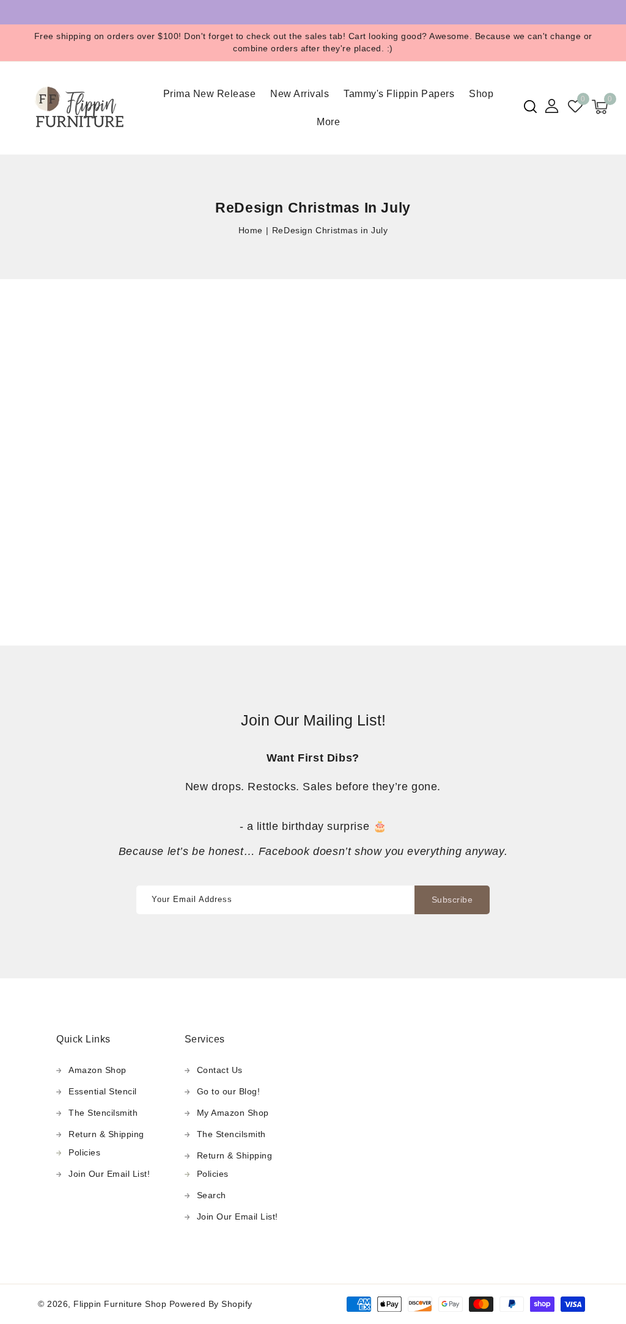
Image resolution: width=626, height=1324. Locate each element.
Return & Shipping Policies (106, 1143)
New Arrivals (299, 94)
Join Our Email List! (109, 1174)
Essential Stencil (102, 1091)
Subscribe (452, 899)
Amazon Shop (97, 1070)
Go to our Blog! (228, 1091)
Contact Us (220, 1070)
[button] (530, 107)
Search (211, 1195)
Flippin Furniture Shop (119, 1304)
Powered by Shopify (210, 1304)
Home (250, 230)
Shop (481, 94)
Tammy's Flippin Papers (399, 94)
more (328, 122)
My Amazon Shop (233, 1113)
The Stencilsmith (103, 1113)
